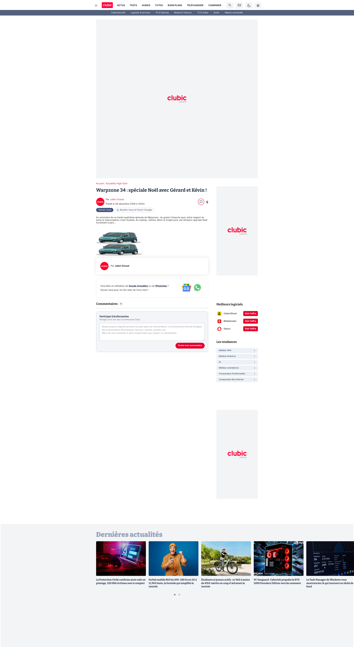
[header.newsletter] (239, 5)
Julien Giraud (117, 199)
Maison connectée (234, 13)
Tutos (159, 5)
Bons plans (175, 5)
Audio (216, 13)
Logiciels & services (140, 13)
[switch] (249, 5)
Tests (133, 5)
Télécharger (195, 5)
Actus (121, 5)
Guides (146, 5)
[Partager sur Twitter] (347, 632)
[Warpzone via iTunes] (152, 250)
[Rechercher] (229, 5)
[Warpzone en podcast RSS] (152, 238)
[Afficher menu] (96, 5)
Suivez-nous (104, 210)
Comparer (214, 5)
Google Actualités (138, 286)
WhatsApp (161, 286)
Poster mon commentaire (190, 345)
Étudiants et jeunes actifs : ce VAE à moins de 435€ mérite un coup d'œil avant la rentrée (225, 583)
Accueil (100, 183)
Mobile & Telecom (183, 13)
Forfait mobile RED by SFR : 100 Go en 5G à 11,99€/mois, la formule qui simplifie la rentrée (173, 583)
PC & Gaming (162, 13)
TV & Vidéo (202, 13)
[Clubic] (107, 5)
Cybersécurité (118, 13)
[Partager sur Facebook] (347, 623)
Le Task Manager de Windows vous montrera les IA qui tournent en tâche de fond (329, 583)
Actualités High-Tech (116, 183)
